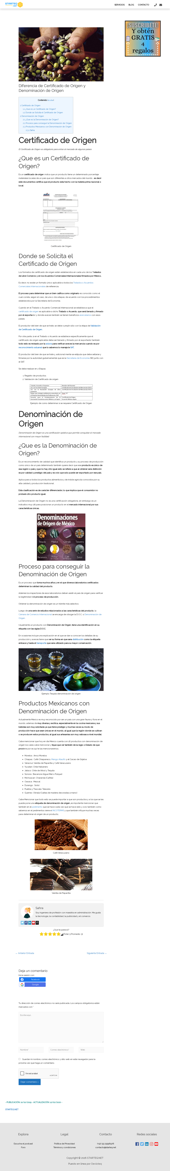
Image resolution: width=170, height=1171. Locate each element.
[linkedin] (147, 1144)
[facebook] (137, 1144)
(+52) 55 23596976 (105, 1144)
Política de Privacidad (64, 1144)
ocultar (51, 100)
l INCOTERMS (58, 810)
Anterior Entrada (24, 953)
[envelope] (161, 5)
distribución (78, 639)
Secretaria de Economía (78, 358)
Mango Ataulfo (58, 759)
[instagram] (152, 1144)
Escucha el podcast (23, 1144)
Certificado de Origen (30, 105)
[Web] (91, 1050)
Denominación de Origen (32, 116)
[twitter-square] (142, 1144)
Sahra (30, 130)
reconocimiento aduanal (30, 347)
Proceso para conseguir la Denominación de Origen (47, 123)
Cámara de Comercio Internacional (35, 614)
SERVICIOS (119, 5)
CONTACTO (143, 5)
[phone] (155, 5)
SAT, (72, 347)
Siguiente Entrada (97, 953)
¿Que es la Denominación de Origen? (41, 120)
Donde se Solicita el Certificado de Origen (43, 112)
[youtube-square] (156, 1144)
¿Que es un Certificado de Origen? (39, 109)
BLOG (131, 5)
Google (35, 984)
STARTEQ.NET (11, 1109)
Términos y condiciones (64, 1147)
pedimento (37, 807)
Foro (23, 1147)
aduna (48, 344)
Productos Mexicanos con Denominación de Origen (47, 127)
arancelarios (85, 315)
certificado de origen (29, 311)
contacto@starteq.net (105, 1147)
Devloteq (96, 1163)
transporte (42, 643)
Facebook (35, 979)
